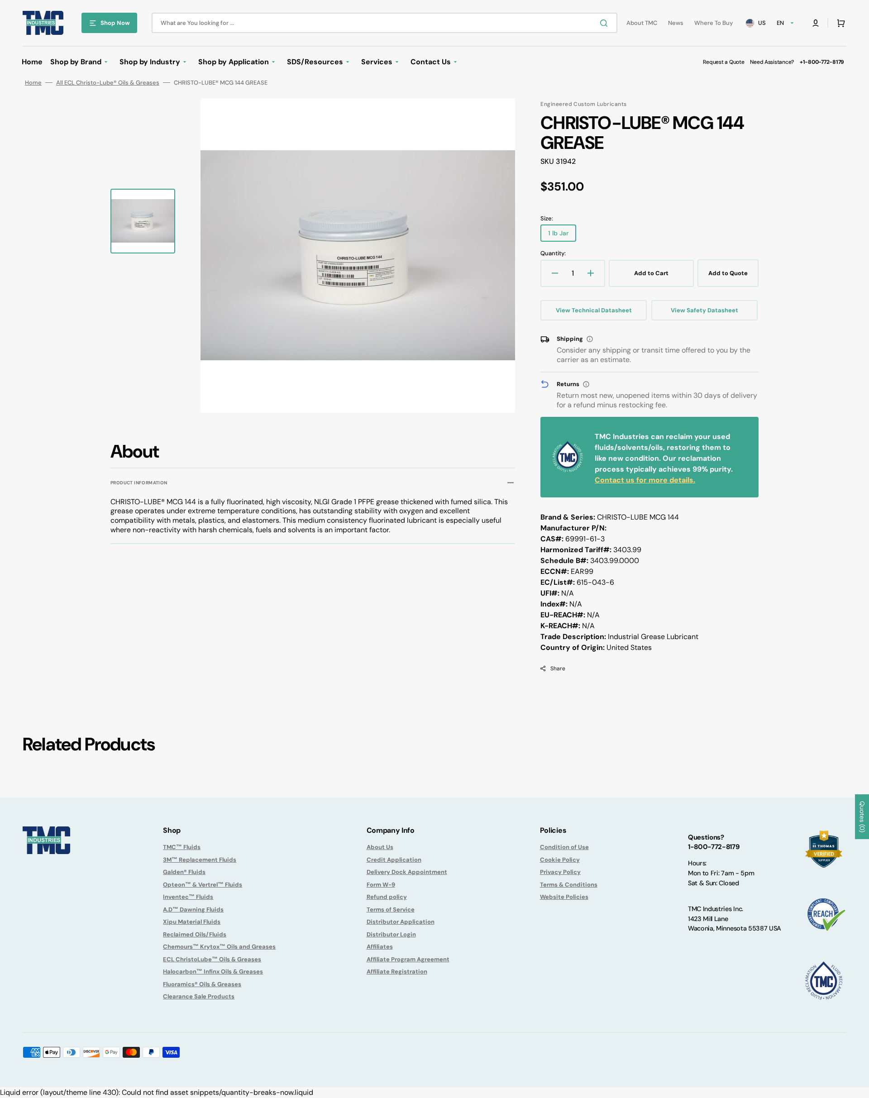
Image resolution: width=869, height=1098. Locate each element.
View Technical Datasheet (594, 310)
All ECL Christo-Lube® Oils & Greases (107, 82)
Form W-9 (381, 884)
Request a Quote (723, 62)
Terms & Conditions (568, 884)
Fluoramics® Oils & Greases (202, 984)
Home (33, 82)
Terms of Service (391, 909)
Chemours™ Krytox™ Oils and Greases (219, 946)
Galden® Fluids (184, 872)
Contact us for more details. (645, 480)
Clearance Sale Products (198, 996)
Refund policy (387, 897)
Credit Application (394, 860)
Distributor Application (400, 922)
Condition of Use (564, 847)
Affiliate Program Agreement (408, 959)
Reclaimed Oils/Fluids (194, 934)
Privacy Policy (560, 872)
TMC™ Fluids (182, 847)
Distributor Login (391, 934)
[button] (816, 23)
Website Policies (564, 897)
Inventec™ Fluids (188, 897)
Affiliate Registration (397, 971)
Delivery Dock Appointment (407, 872)
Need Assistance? (772, 62)
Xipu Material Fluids (191, 922)
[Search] (605, 23)
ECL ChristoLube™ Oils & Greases (212, 959)
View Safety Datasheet (704, 310)
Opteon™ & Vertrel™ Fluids (202, 884)
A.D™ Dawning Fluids (193, 909)
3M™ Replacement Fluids (199, 860)
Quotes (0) (862, 816)
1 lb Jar (562, 235)
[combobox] (384, 23)
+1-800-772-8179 (822, 62)
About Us (380, 847)
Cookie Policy (560, 860)
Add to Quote (728, 273)
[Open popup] (589, 339)
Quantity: (553, 253)
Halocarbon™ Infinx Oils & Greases (213, 971)
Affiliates (380, 946)
